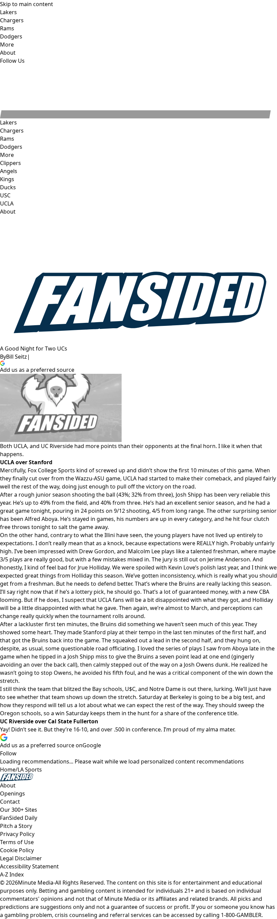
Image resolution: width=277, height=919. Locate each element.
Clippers (10, 163)
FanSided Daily (18, 817)
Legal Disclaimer (21, 858)
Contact (10, 801)
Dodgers (11, 146)
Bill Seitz (16, 356)
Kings (7, 179)
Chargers (12, 130)
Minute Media (35, 882)
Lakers (8, 122)
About (8, 211)
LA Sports (30, 769)
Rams (7, 138)
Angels (8, 171)
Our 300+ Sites (18, 809)
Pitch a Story (16, 826)
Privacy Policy (17, 834)
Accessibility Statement (29, 866)
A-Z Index (12, 874)
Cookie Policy (17, 850)
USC (5, 195)
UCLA (7, 203)
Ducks (8, 187)
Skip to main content (26, 4)
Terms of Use (17, 842)
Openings (12, 793)
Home (8, 769)
